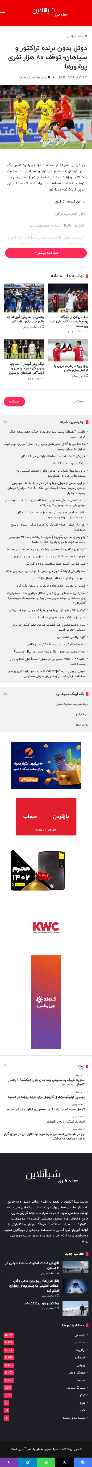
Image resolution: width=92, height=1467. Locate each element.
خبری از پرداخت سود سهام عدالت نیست (58, 617)
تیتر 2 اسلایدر (76, 1388)
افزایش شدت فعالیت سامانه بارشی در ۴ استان (53, 456)
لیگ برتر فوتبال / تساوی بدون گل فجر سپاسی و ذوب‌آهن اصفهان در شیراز (26, 368)
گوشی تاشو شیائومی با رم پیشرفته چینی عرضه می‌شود (47, 610)
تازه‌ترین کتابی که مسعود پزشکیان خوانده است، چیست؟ (46, 549)
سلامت (81, 1380)
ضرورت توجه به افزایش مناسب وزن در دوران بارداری (50, 556)
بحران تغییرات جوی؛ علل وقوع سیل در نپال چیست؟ (50, 651)
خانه (81, 36)
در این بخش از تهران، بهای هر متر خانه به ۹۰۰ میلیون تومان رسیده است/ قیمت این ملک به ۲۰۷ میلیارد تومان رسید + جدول (47, 488)
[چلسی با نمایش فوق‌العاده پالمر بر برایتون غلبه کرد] (24, 298)
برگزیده (80, 1350)
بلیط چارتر (82, 714)
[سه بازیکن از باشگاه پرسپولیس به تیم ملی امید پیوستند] (68, 298)
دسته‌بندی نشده (74, 1418)
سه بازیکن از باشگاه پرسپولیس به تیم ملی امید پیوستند (68, 321)
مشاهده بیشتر (47, 253)
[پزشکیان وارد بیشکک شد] (75, 1308)
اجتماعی (80, 1335)
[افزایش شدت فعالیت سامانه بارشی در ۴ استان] (75, 1267)
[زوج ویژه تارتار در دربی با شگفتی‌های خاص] (68, 350)
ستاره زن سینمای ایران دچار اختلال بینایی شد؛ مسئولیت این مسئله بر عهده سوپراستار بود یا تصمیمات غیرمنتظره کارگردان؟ (46, 598)
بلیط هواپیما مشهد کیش (72, 704)
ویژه (83, 1403)
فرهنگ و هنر (77, 1372)
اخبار (82, 1410)
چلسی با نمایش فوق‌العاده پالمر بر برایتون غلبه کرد (25, 319)
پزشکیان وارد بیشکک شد (68, 463)
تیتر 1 (81, 1395)
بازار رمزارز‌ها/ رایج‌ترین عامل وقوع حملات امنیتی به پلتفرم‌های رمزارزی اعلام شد (34, 1286)
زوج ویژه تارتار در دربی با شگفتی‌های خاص (71, 368)
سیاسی (80, 1342)
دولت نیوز (82, 725)
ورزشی (71, 36)
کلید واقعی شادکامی (71, 637)
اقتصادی (80, 1357)
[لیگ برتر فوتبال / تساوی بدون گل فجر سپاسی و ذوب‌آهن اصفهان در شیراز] (24, 349)
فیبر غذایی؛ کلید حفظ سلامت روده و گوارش (55, 564)
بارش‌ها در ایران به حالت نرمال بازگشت (59, 578)
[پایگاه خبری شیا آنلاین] (46, 12)
